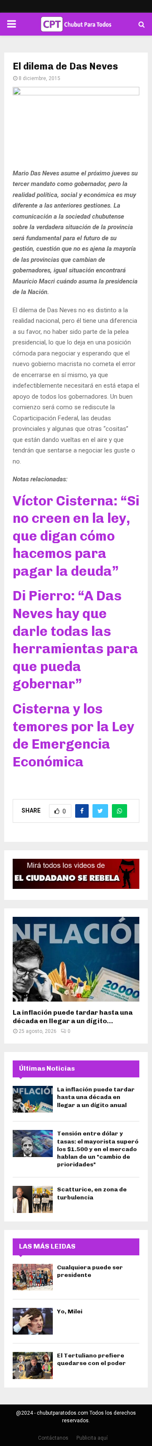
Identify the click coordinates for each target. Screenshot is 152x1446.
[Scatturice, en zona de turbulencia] (33, 1199)
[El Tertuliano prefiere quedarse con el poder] (33, 1365)
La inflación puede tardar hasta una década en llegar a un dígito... (73, 1016)
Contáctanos (53, 1438)
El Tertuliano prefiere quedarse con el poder (91, 1359)
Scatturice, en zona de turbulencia (92, 1193)
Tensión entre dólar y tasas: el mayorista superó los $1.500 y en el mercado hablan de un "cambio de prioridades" (97, 1149)
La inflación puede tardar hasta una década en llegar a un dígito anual (96, 1097)
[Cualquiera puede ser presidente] (33, 1277)
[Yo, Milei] (33, 1321)
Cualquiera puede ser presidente (90, 1271)
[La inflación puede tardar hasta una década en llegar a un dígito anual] (76, 959)
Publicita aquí (92, 1438)
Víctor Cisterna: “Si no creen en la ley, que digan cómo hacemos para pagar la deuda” (76, 536)
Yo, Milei (69, 1311)
